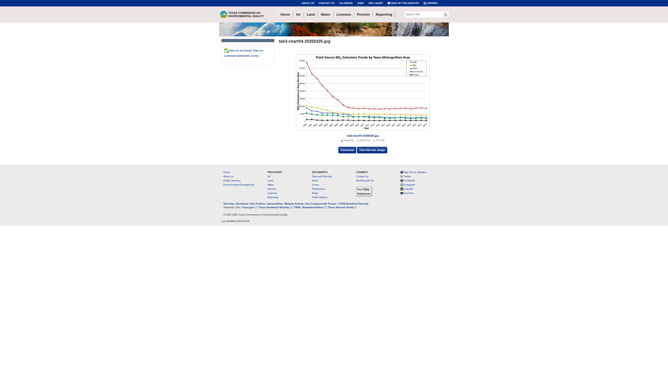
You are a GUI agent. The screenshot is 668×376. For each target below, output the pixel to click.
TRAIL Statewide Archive (309, 207)
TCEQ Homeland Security (353, 203)
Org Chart (375, 3)
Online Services (232, 180)
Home (226, 172)
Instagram (409, 184)
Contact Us (327, 3)
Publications (318, 188)
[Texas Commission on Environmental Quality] (242, 14)
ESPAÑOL (432, 3)
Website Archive (294, 203)
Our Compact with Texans (321, 203)
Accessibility (275, 203)
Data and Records (322, 176)
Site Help (228, 203)
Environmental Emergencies (238, 184)
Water (271, 184)
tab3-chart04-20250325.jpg (363, 135)
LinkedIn (408, 188)
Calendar (346, 3)
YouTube (409, 193)
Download (347, 149)
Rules (315, 180)
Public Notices (319, 197)
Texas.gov (248, 207)
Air (269, 176)
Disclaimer (242, 203)
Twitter (407, 176)
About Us (307, 3)
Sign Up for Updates (404, 3)
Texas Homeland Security (274, 207)
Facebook (409, 180)
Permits (272, 188)
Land (270, 180)
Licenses (272, 193)
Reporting (273, 197)
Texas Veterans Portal (341, 207)
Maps (315, 193)
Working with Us (365, 180)
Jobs (360, 3)
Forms (315, 184)
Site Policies (257, 203)
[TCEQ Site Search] (445, 14)
